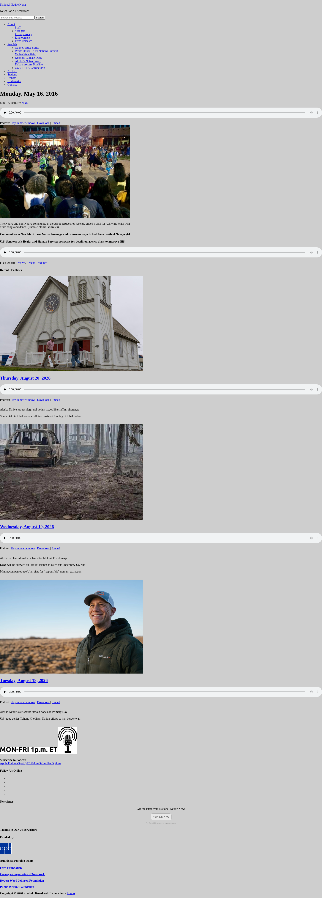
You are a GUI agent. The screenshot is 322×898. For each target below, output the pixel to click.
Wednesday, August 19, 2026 (27, 526)
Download (43, 123)
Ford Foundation (11, 867)
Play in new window (23, 123)
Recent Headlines (36, 262)
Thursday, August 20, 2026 (25, 378)
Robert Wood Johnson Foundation (22, 880)
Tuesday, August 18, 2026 (24, 680)
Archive (20, 262)
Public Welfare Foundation (17, 886)
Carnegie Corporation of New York (22, 874)
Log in (71, 893)
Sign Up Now (161, 816)
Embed (56, 123)
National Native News (13, 4)
